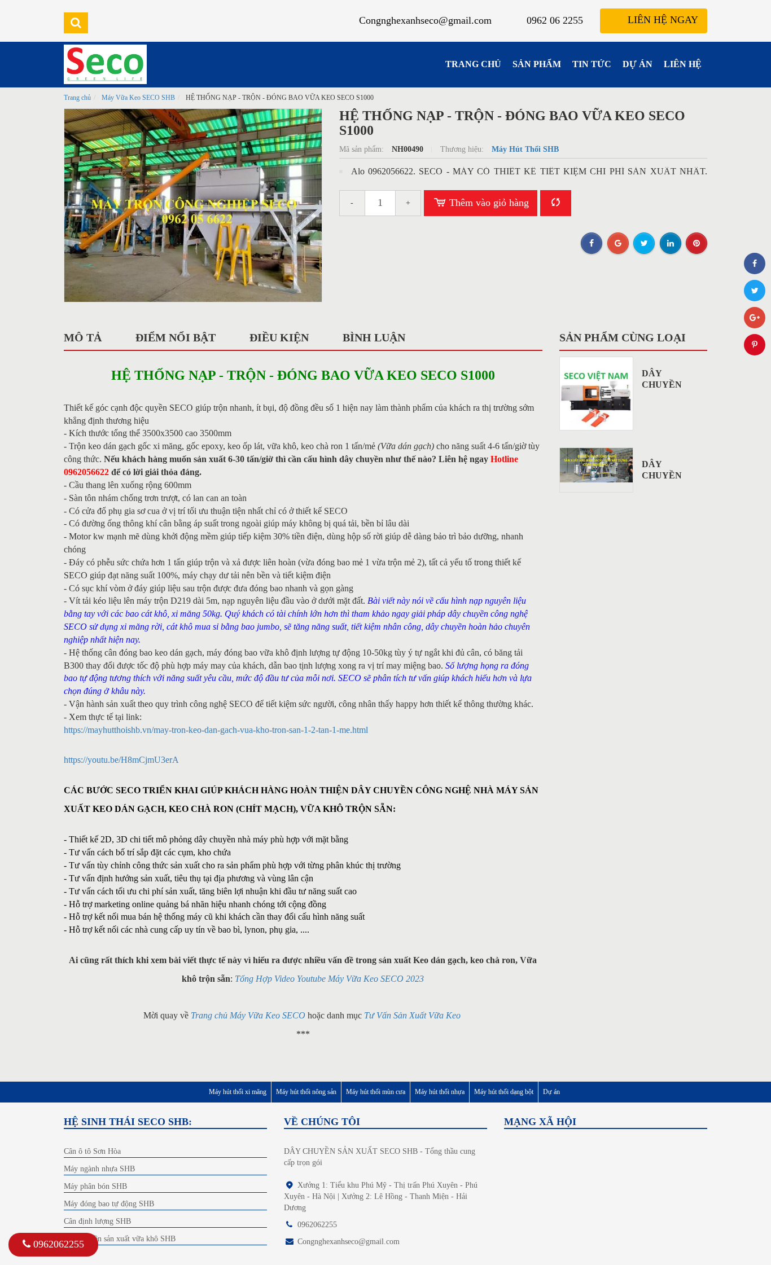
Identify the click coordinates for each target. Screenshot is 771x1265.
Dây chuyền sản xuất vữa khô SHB (120, 1239)
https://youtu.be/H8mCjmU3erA (121, 760)
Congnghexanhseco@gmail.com (425, 20)
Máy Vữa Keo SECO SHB (138, 98)
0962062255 (58, 1244)
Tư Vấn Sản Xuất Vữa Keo (413, 1015)
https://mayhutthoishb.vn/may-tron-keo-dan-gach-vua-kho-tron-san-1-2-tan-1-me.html (216, 730)
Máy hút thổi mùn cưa (375, 1092)
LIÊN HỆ (683, 64)
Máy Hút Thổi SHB (525, 149)
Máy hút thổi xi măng (237, 1092)
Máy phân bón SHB (95, 1186)
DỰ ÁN (637, 64)
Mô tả (83, 337)
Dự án (551, 1092)
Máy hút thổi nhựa (440, 1092)
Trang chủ (77, 98)
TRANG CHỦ (473, 64)
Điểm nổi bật (175, 337)
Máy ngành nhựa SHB (99, 1169)
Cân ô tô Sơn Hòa (92, 1151)
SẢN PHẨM (536, 64)
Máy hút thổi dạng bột (503, 1092)
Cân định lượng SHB (97, 1221)
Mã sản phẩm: (362, 149)
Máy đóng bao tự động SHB (109, 1204)
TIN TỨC (591, 64)
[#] (596, 393)
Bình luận (374, 337)
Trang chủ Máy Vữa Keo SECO (248, 1015)
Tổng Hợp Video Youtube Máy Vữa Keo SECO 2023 (329, 978)
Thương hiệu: (463, 149)
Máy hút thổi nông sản (306, 1092)
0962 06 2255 (555, 20)
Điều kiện (279, 337)
